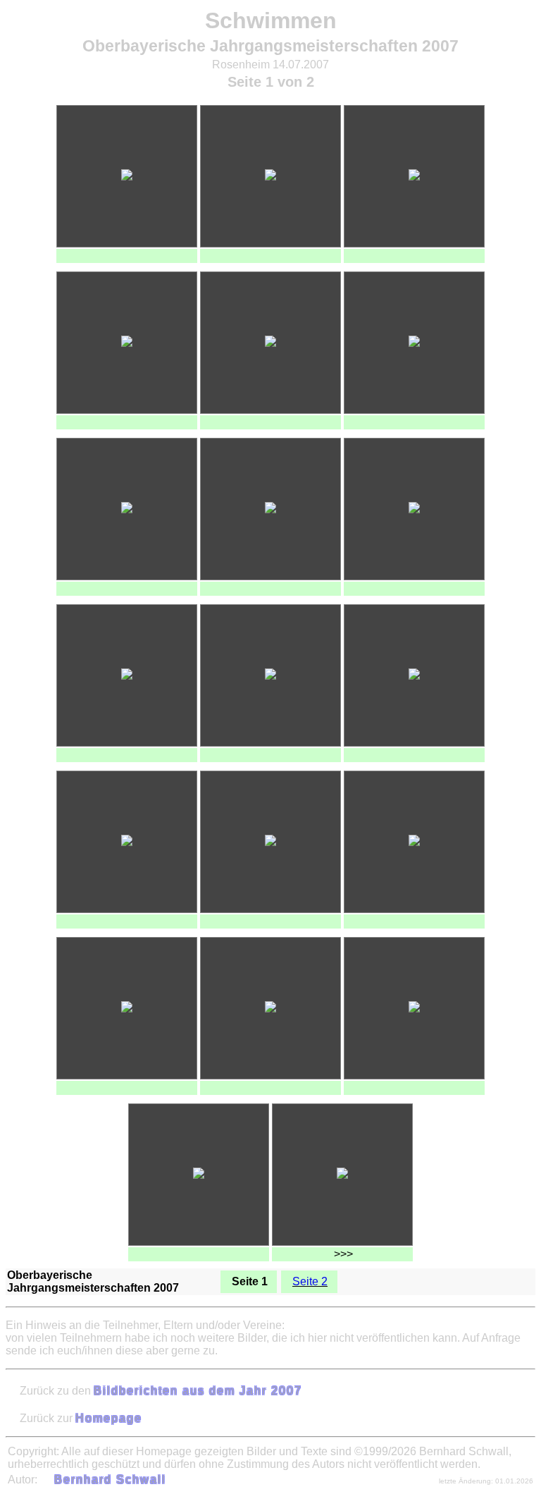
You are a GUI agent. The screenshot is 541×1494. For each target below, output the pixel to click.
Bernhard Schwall (110, 1480)
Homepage (108, 1418)
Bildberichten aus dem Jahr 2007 (198, 1391)
